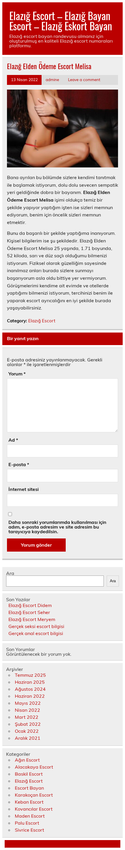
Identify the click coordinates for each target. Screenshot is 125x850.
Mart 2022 (26, 717)
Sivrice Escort (29, 830)
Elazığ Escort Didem (30, 605)
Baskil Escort (29, 774)
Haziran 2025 (30, 682)
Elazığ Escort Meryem (31, 619)
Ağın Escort (27, 760)
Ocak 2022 (27, 731)
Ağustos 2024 (30, 689)
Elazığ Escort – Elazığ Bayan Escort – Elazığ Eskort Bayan (60, 20)
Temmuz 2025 (30, 675)
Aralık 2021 (27, 738)
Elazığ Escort (41, 320)
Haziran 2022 (30, 696)
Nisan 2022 (27, 710)
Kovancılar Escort (34, 809)
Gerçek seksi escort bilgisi (36, 626)
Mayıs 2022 (28, 703)
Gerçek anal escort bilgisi (35, 633)
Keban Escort (29, 802)
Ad (13, 440)
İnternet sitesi (23, 489)
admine (52, 79)
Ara (10, 573)
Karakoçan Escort (34, 795)
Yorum (17, 373)
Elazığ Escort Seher (29, 612)
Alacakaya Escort (34, 767)
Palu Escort (27, 823)
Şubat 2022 (28, 724)
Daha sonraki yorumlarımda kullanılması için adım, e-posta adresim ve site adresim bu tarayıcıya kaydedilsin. (57, 527)
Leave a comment (84, 79)
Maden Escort (30, 816)
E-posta (18, 464)
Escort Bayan (29, 788)
